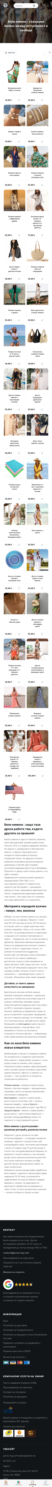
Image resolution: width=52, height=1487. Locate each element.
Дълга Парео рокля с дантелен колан (14, 269)
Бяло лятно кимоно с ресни (37, 442)
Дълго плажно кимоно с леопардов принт (37, 623)
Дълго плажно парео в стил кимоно (37, 578)
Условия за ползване (14, 1392)
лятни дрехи (24, 1024)
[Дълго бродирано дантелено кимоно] (37, 379)
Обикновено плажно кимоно (14, 714)
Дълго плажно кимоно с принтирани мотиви (14, 398)
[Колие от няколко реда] (14, 603)
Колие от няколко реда (14, 621)
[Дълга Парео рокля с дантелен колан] (14, 250)
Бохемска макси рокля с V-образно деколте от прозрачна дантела (37, 222)
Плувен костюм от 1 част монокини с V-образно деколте (14, 670)
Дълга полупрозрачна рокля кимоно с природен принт (37, 669)
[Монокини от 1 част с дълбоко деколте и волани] (37, 468)
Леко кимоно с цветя (37, 531)
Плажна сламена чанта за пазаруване (37, 269)
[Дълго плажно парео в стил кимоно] (37, 560)
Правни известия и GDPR (16, 1351)
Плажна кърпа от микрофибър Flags (14, 809)
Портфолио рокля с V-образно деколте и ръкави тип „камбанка (14, 762)
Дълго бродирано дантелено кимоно (37, 398)
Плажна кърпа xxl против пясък (14, 487)
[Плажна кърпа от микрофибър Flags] (14, 791)
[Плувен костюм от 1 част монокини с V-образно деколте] (14, 649)
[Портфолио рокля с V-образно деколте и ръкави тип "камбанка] (14, 741)
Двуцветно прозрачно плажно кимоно (37, 90)
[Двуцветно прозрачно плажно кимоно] (37, 72)
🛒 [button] (19, 100)
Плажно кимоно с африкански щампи (14, 219)
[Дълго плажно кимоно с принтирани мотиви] (14, 379)
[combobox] (22, 5)
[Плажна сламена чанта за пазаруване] (37, 250)
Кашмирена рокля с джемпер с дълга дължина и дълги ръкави (37, 761)
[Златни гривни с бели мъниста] (37, 115)
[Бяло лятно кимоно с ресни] (37, 425)
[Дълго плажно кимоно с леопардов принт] (37, 603)
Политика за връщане (15, 1396)
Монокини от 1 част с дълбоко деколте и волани (37, 488)
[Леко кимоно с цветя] (37, 514)
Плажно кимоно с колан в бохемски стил (37, 175)
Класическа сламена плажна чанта (37, 354)
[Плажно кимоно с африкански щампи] (14, 200)
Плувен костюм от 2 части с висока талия (14, 354)
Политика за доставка (15, 1325)
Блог (5, 1321)
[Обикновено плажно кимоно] (14, 697)
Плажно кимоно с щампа (14, 311)
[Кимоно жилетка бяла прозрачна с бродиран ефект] (14, 514)
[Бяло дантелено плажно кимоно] (37, 294)
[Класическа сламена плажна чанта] (37, 335)
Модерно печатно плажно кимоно (37, 715)
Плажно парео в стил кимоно (14, 174)
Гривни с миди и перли (14, 133)
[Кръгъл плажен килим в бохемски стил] (14, 560)
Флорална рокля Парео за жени (14, 89)
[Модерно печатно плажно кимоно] (37, 697)
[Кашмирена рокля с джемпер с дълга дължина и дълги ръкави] (37, 741)
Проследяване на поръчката (18, 1258)
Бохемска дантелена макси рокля (14, 443)
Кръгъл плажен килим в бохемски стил (14, 578)
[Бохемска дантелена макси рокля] (14, 425)
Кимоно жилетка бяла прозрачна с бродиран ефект (14, 533)
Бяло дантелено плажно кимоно (37, 311)
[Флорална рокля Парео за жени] (14, 72)
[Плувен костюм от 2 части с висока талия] (14, 335)
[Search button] (33, 5)
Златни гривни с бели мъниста (37, 133)
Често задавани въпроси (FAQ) (20, 1382)
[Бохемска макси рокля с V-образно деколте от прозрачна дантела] (37, 200)
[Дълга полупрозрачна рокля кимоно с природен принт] (37, 649)
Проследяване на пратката (17, 1387)
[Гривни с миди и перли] (14, 115)
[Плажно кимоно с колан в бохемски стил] (37, 156)
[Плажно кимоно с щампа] (14, 294)
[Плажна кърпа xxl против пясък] (14, 468)
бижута (33, 1104)
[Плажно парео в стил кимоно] (14, 156)
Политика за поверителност (18, 1330)
